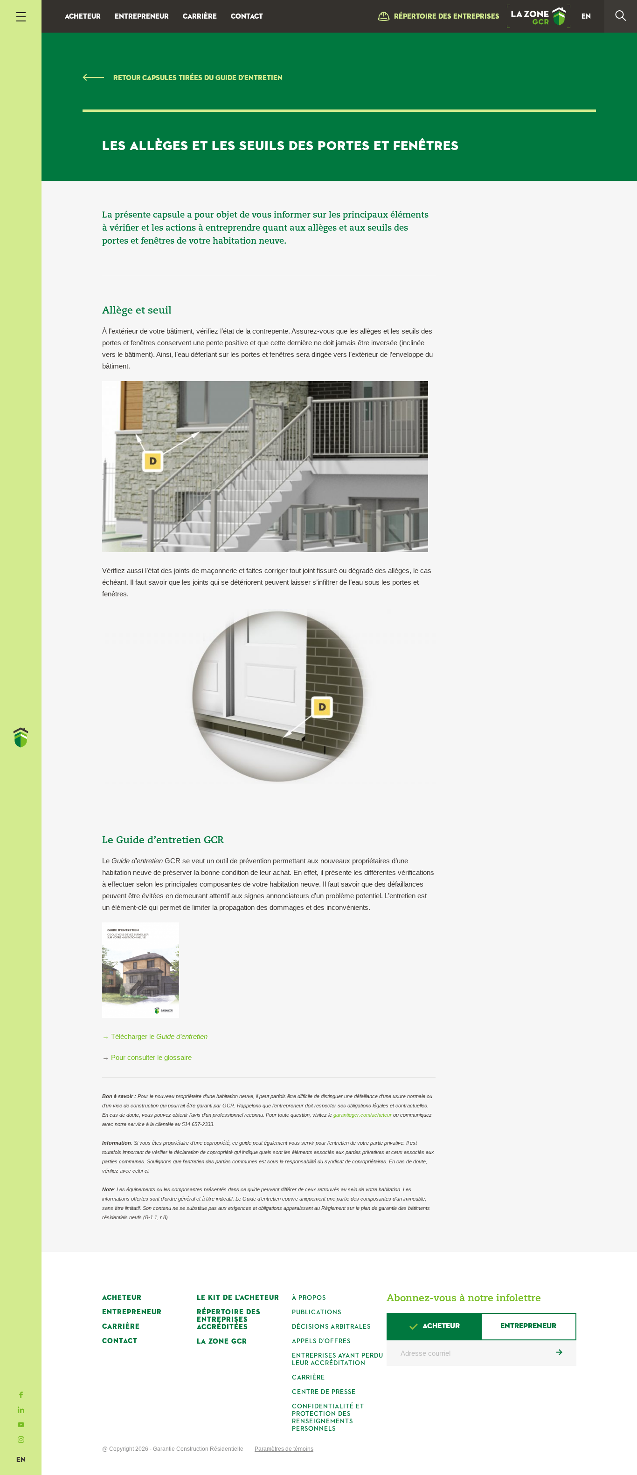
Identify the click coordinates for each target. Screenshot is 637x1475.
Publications (316, 1312)
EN (21, 1459)
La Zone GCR (222, 1341)
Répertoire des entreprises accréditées (229, 1320)
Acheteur (83, 16)
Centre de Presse (324, 1392)
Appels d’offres (321, 1341)
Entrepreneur (142, 16)
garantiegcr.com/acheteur (362, 1115)
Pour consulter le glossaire (151, 1057)
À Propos (309, 1298)
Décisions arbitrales (331, 1327)
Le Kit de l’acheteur (238, 1297)
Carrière (200, 16)
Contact (247, 16)
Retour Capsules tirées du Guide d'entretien (198, 78)
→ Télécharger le (155, 1036)
